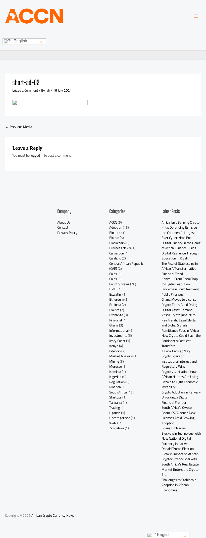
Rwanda (115, 387)
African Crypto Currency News (52, 515)
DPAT (113, 289)
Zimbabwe (116, 428)
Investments (118, 335)
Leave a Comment (25, 90)
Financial (115, 320)
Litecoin (115, 351)
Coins (113, 274)
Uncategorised (119, 418)
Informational (119, 330)
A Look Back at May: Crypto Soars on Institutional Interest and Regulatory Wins (179, 359)
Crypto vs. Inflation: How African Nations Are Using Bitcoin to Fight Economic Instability (180, 379)
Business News (120, 248)
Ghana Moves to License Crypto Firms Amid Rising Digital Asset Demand (179, 304)
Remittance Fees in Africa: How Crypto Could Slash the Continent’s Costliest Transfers (181, 338)
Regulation (117, 382)
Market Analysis (121, 356)
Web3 (113, 423)
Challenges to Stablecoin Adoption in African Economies (179, 485)
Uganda (114, 413)
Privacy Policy (67, 232)
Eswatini (115, 294)
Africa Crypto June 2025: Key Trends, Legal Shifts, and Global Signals (179, 320)
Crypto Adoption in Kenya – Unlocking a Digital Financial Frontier (181, 397)
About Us (63, 222)
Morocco (115, 366)
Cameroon (116, 253)
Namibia (115, 371)
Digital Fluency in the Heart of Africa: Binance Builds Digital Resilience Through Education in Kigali (181, 251)
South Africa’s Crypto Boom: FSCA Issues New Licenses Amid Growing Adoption (178, 415)
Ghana (113, 325)
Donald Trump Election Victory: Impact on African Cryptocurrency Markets (180, 453)
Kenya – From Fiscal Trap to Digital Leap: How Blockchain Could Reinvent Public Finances (180, 287)
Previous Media (19, 126)
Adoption (115, 227)
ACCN (113, 222)
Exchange (116, 315)
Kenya (113, 346)
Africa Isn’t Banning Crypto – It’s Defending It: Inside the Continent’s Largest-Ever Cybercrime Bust (180, 230)
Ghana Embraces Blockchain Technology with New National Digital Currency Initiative (181, 436)
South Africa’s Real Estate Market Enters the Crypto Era (180, 469)
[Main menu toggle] (196, 16)
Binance (115, 232)
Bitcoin (114, 237)
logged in (36, 155)
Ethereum (116, 299)
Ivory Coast (117, 341)
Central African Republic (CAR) (126, 266)
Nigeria (114, 376)
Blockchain (117, 243)
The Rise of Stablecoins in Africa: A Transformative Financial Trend (180, 268)
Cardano (115, 258)
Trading (114, 407)
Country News (119, 284)
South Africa (118, 392)
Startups (115, 397)
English (20, 41)
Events (114, 310)
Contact (62, 227)
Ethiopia (115, 304)
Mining (114, 361)
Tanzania (115, 402)
